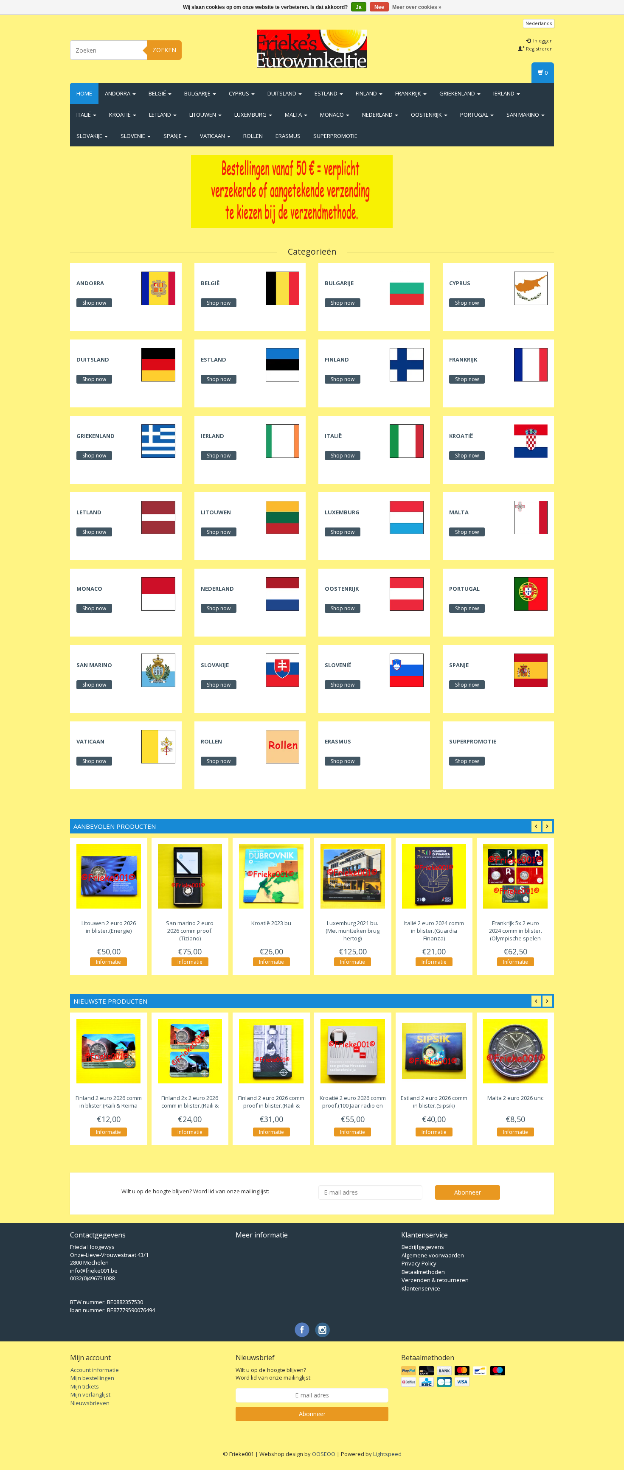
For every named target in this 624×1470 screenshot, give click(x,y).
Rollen (253, 136)
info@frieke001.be (94, 1270)
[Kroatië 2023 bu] (271, 876)
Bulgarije (198, 93)
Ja (359, 7)
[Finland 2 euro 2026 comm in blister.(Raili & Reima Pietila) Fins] (108, 1051)
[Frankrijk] (531, 364)
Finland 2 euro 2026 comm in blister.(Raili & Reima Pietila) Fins (109, 1105)
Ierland (504, 93)
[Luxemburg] (406, 517)
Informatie (108, 961)
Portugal (474, 114)
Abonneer (467, 1192)
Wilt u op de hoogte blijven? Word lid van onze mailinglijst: (274, 1374)
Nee (379, 7)
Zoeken (164, 50)
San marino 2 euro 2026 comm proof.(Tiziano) (190, 930)
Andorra (118, 93)
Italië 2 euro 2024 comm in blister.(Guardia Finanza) (434, 930)
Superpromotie (335, 136)
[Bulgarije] (406, 288)
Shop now (94, 302)
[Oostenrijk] (406, 593)
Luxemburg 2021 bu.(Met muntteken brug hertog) (352, 930)
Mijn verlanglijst (90, 1394)
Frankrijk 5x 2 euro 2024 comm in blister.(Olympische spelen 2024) (515, 934)
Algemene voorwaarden (433, 1255)
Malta (294, 114)
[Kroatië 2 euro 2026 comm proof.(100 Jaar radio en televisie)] (352, 1051)
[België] (282, 288)
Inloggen (542, 40)
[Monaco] (158, 593)
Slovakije (90, 136)
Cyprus (239, 93)
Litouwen (203, 114)
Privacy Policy (419, 1263)
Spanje (173, 136)
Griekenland (457, 93)
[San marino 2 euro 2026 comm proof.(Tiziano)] (190, 876)
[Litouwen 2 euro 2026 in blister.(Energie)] (108, 876)
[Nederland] (282, 593)
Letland (160, 114)
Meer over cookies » (416, 7)
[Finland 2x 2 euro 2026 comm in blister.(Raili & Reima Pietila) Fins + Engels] (190, 1051)
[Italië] (406, 440)
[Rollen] (282, 746)
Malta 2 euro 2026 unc (515, 1098)
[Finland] (406, 364)
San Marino (523, 114)
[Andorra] (158, 288)
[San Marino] (158, 669)
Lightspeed (387, 1454)
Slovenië (133, 136)
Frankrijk (408, 93)
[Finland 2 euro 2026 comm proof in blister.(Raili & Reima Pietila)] (271, 1051)
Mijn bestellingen (92, 1378)
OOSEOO (323, 1454)
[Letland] (158, 517)
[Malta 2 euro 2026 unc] (515, 1051)
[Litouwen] (282, 517)
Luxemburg (251, 114)
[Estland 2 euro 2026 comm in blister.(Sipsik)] (434, 1051)
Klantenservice (421, 1288)
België (158, 93)
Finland (367, 93)
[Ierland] (282, 440)
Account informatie (94, 1370)
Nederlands (539, 23)
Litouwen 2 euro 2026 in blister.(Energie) (109, 926)
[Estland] (282, 364)
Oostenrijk (427, 114)
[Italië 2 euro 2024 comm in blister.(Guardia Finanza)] (434, 876)
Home (84, 93)
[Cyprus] (531, 288)
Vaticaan (213, 136)
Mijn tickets (84, 1386)
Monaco (332, 114)
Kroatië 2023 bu (271, 923)
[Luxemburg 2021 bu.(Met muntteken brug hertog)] (352, 876)
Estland (327, 93)
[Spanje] (531, 669)
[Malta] (531, 517)
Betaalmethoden (423, 1272)
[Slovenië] (406, 669)
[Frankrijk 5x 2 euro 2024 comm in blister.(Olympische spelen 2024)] (515, 876)
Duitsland (282, 93)
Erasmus (288, 136)
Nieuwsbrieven (90, 1403)
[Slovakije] (282, 669)
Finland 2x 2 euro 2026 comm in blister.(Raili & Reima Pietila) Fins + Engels (190, 1105)
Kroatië (120, 114)
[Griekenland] (158, 440)
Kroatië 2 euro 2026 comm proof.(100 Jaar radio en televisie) (353, 1105)
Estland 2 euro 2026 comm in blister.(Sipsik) (434, 1102)
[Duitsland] (158, 364)
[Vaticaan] (158, 746)
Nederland (378, 114)
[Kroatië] (531, 440)
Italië (84, 114)
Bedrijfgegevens (423, 1247)
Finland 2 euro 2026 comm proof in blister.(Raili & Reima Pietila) (271, 1105)
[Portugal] (531, 593)
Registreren (539, 48)
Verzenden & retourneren (435, 1280)
